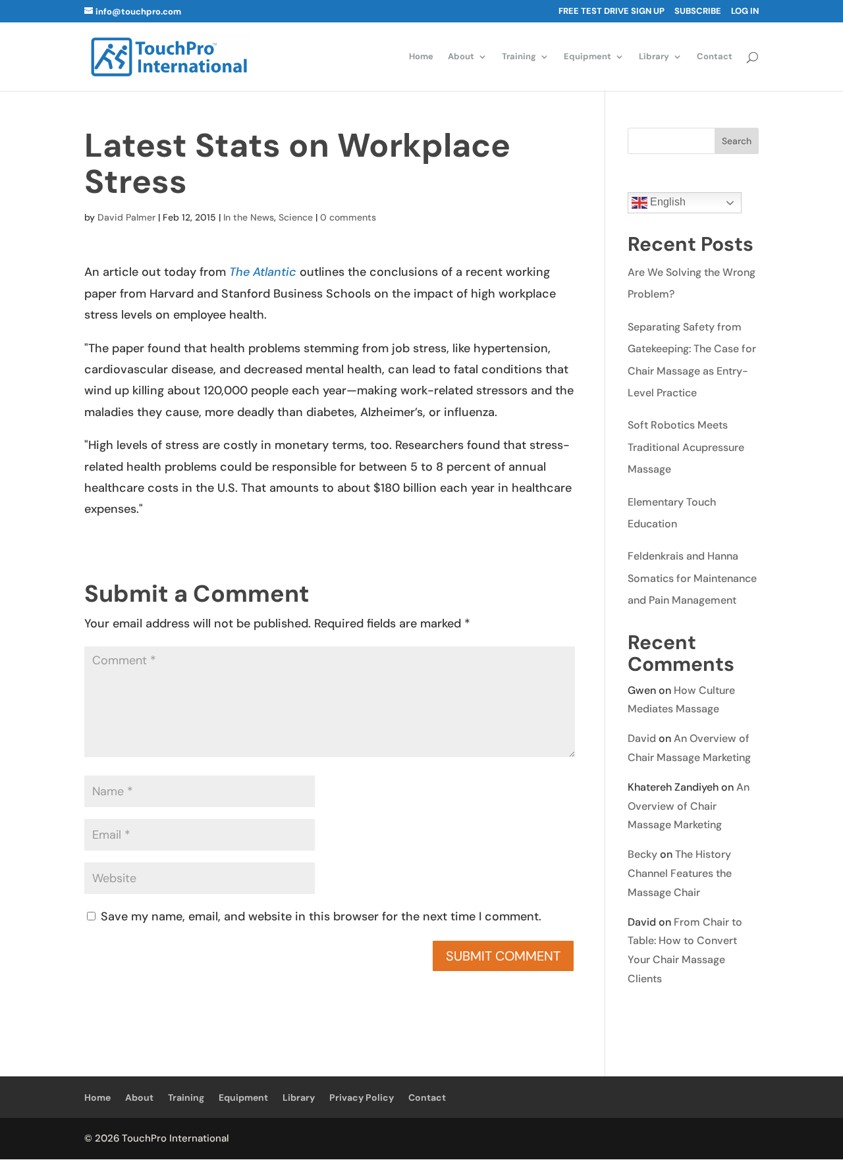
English (666, 201)
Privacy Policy (361, 1097)
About (461, 57)
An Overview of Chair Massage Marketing (688, 806)
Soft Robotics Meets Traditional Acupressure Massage (686, 447)
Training (519, 57)
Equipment (587, 57)
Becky (642, 854)
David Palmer (126, 217)
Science (296, 217)
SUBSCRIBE (697, 11)
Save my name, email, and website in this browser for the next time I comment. (321, 916)
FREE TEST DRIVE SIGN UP (611, 11)
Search (736, 141)
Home (421, 57)
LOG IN (745, 11)
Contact (714, 57)
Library (654, 57)
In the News (248, 217)
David (642, 738)
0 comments (348, 217)
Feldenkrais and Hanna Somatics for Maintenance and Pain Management (692, 578)
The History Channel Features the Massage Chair (680, 873)
